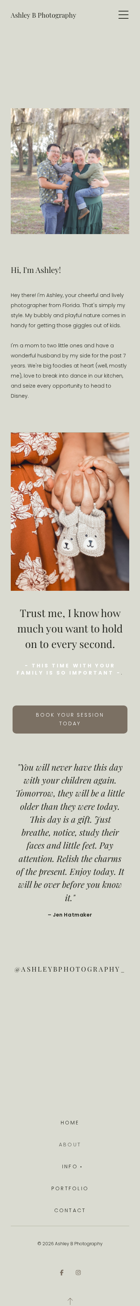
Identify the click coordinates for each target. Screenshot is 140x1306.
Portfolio (70, 1188)
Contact (70, 1210)
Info (70, 1166)
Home (70, 1122)
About (70, 1144)
